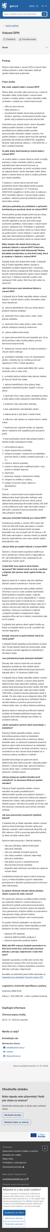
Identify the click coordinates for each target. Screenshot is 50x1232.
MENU (32, 6)
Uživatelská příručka (12, 1167)
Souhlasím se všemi (14, 1213)
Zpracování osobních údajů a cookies (20, 1151)
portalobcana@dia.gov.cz (14, 1179)
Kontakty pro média (12, 1155)
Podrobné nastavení (14, 1224)
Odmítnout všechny (14, 1218)
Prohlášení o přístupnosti (15, 1162)
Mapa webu (8, 1159)
